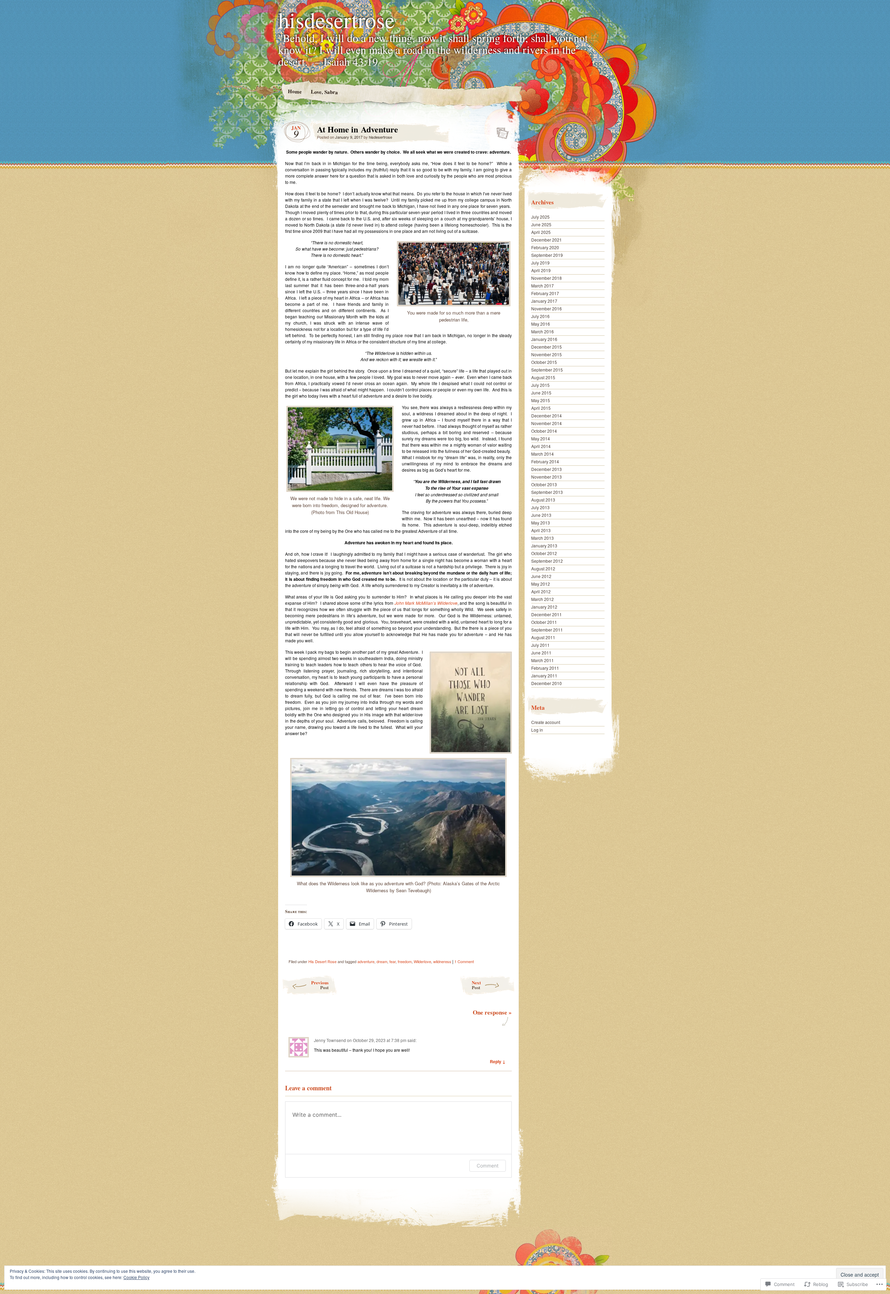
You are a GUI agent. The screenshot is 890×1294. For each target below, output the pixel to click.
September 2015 (547, 370)
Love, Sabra (324, 92)
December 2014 (546, 415)
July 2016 (540, 316)
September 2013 (547, 492)
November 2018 (546, 278)
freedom (405, 961)
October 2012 (544, 553)
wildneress (442, 961)
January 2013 (544, 545)
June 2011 (541, 653)
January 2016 (544, 339)
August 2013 (543, 500)
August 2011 (543, 637)
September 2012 (547, 561)
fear (392, 961)
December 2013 (546, 469)
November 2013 (546, 477)
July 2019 (540, 263)
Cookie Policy (136, 1277)
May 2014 (540, 438)
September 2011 (547, 630)
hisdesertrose (336, 19)
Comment (488, 1166)
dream (382, 961)
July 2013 (540, 507)
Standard (500, 131)
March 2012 (542, 599)
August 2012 (543, 568)
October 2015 (544, 362)
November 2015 (546, 354)
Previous (320, 985)
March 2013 (542, 538)
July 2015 (540, 385)
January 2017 (544, 301)
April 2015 (541, 408)
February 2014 (545, 461)
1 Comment (464, 961)
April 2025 (541, 232)
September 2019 (547, 255)
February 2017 (545, 293)
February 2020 (545, 247)
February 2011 (545, 668)
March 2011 (542, 660)
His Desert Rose (322, 961)
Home (294, 91)
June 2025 (541, 224)
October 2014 (544, 431)
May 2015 (540, 400)
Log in (537, 730)
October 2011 (544, 622)
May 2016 (540, 324)
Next (476, 985)
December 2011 (546, 614)
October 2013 (544, 484)
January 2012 (544, 607)
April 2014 (541, 446)
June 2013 (541, 515)
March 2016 (542, 331)
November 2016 (546, 308)
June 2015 (541, 393)
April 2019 (541, 270)
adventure (365, 961)
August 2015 (543, 377)
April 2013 (541, 530)
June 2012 (541, 576)
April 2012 (541, 591)
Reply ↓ (497, 1061)
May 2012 (540, 584)
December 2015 (546, 347)
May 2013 (540, 523)
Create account (545, 722)
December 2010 (546, 683)
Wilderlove (422, 961)
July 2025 (540, 217)
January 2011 (544, 675)
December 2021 (546, 240)
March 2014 (542, 454)
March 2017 (542, 285)
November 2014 (546, 423)
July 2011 (540, 645)
